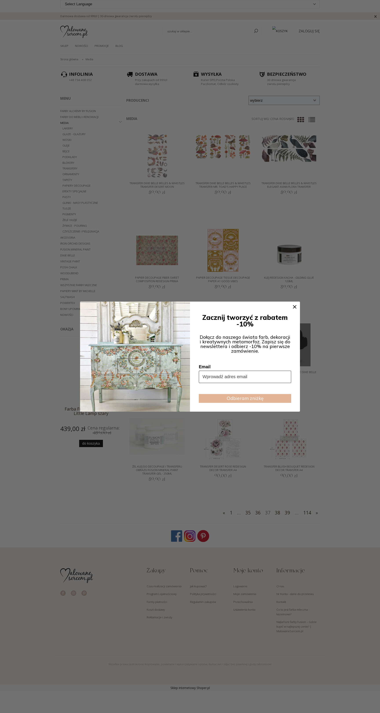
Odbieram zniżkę (245, 398)
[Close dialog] (294, 306)
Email (205, 366)
